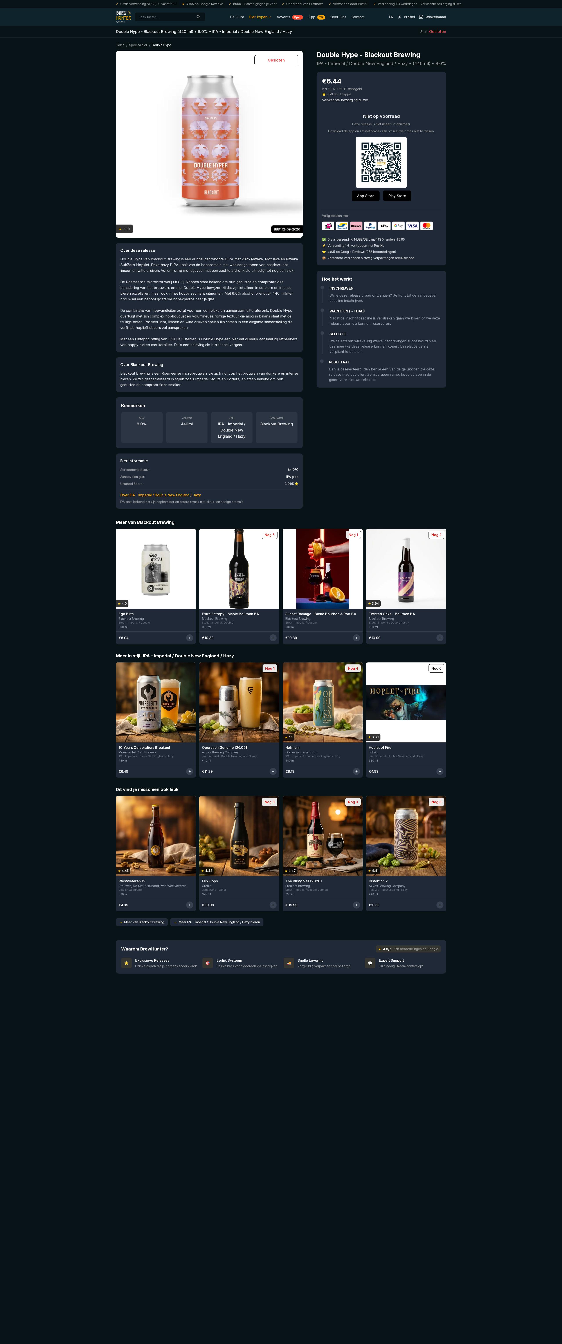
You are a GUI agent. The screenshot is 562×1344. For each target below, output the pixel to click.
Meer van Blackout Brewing (141, 922)
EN (391, 17)
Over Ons (338, 17)
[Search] (198, 17)
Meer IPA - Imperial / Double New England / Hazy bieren (217, 922)
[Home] (123, 17)
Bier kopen (258, 17)
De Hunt (237, 17)
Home (120, 45)
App (315, 17)
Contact (357, 17)
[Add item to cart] (189, 637)
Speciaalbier (138, 45)
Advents (289, 17)
